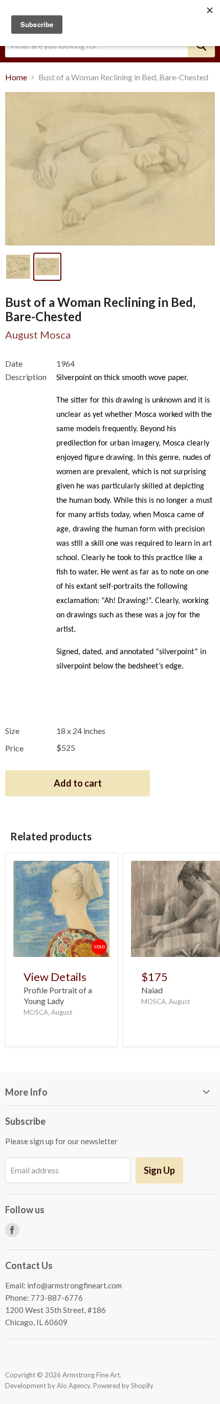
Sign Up (159, 1170)
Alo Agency (73, 1385)
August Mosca (38, 334)
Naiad (152, 990)
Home (16, 77)
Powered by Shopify (123, 1385)
